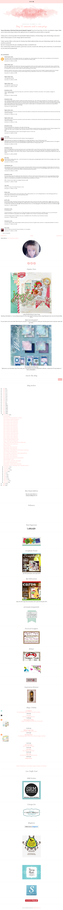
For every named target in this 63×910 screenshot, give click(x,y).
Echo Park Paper (28, 745)
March (5, 479)
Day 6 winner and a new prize (10, 454)
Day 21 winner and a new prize (10, 424)
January (6, 482)
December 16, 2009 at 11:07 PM (11, 161)
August (5, 471)
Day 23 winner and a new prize (10, 420)
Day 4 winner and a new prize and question (13, 457)
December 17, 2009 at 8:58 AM (11, 205)
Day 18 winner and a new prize (10, 428)
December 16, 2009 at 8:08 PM (11, 154)
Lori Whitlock (29, 710)
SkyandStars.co (36, 907)
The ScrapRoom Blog (29, 719)
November (6, 467)
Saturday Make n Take (8, 459)
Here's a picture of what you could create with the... (15, 453)
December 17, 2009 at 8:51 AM (11, 196)
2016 (4, 402)
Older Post (59, 235)
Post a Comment (6, 233)
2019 (4, 399)
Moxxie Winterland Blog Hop (31, 367)
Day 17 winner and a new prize (10, 430)
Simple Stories (28, 758)
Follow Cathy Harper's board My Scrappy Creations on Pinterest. (31, 766)
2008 (4, 483)
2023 (4, 393)
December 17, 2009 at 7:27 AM (11, 188)
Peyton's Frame (7, 445)
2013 (4, 407)
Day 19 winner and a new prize (10, 427)
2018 (4, 400)
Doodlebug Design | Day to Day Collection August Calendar (32, 736)
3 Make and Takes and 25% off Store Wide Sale (14, 442)
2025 (4, 390)
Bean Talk (28, 754)
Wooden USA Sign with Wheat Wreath (28, 755)
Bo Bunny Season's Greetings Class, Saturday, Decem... (16, 465)
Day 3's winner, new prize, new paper (12, 460)
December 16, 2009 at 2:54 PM (11, 79)
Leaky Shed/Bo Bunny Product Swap (31, 314)
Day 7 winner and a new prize (10, 451)
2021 (4, 396)
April (5, 477)
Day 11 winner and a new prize (10, 440)
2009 (3, 413)
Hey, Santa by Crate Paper (29, 750)
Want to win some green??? (31, 320)
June (5, 474)
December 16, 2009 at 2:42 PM (11, 60)
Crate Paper (28, 749)
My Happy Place (28, 734)
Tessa (6, 136)
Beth (6, 157)
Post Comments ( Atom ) (13, 238)
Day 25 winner (6, 416)
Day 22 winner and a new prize (10, 422)
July (5, 473)
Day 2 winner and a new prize (10, 462)
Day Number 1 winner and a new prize (12, 463)
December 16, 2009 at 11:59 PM (11, 170)
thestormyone (8, 56)
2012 (4, 408)
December (6, 414)
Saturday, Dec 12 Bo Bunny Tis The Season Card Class (16, 450)
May (5, 476)
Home (31, 235)
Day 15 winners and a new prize (10, 433)
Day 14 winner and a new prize (10, 434)
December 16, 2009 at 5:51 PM (11, 144)
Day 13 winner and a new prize (10, 436)
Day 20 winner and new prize (10, 425)
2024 (4, 391)
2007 (4, 485)
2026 (4, 388)
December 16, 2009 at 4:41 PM (11, 106)
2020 (4, 397)
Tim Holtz (28, 715)
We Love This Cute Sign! (28, 746)
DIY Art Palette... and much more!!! (29, 731)
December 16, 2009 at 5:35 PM (11, 133)
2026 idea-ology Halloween (28, 716)
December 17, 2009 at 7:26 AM (11, 181)
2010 (4, 411)
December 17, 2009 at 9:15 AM (11, 217)
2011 (4, 410)
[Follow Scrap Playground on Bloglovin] (31, 827)
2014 (4, 405)
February (6, 480)
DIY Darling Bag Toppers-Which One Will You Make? (28, 712)
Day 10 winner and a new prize (10, 444)
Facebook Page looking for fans (10, 439)
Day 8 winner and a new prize (10, 448)
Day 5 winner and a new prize (10, 456)
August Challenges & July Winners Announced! (31, 721)
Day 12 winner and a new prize (10, 437)
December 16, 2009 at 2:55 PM (11, 86)
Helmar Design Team (28, 730)
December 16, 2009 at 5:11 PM (11, 114)
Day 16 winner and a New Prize (10, 431)
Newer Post (4, 235)
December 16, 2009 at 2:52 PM (11, 73)
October (6, 468)
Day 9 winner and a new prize (10, 447)
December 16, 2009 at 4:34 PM (11, 95)
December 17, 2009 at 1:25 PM (11, 230)
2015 (4, 404)
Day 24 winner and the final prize (11, 419)
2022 (4, 394)
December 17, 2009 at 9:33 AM (11, 224)
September (6, 470)
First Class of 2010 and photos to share (12, 417)
